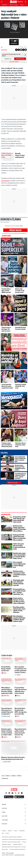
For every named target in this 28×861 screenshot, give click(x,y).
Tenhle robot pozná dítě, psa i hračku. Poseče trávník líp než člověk (19, 546)
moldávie (19, 775)
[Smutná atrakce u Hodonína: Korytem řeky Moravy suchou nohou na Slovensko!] (6, 600)
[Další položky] (26, 5)
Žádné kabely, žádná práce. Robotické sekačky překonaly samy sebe (18, 582)
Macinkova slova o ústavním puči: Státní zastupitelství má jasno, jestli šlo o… (19, 573)
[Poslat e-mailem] (25, 50)
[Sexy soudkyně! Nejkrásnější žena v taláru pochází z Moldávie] (14, 29)
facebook (7, 775)
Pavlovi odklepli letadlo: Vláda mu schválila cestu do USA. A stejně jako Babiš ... (20, 459)
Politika (3, 462)
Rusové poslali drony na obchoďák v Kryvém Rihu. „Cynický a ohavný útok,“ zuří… (19, 591)
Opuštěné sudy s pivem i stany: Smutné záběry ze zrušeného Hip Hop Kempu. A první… (19, 555)
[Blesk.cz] (13, 1)
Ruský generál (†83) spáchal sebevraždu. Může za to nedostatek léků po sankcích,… (19, 537)
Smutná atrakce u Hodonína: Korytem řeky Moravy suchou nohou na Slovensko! (19, 600)
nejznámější (5, 180)
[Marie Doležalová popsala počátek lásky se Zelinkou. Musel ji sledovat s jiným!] (6, 618)
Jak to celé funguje (14, 61)
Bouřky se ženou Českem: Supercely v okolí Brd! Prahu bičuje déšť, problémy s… (19, 528)
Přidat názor (15, 230)
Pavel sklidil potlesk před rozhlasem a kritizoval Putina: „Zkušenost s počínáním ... (20, 476)
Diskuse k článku (10, 219)
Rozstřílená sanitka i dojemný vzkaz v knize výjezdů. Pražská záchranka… (19, 609)
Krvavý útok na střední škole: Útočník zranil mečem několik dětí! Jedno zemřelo (19, 519)
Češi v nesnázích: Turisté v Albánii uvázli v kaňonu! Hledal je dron (19, 564)
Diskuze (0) (4, 49)
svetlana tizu (5, 778)
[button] (9, 796)
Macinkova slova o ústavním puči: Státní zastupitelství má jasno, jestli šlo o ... (20, 467)
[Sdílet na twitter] (19, 50)
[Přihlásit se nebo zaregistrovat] (25, 1)
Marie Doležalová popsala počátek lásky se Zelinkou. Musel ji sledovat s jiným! (19, 618)
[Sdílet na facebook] (16, 50)
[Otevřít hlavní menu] (1, 1)
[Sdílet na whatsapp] (23, 50)
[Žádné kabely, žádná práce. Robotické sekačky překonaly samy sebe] (6, 582)
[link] (6, 793)
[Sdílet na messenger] (21, 50)
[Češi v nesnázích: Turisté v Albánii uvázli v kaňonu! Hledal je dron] (6, 564)
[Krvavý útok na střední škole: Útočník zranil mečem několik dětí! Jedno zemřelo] (6, 519)
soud (3, 775)
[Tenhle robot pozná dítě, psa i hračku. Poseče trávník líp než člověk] (6, 546)
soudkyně (13, 775)
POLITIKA (4, 453)
